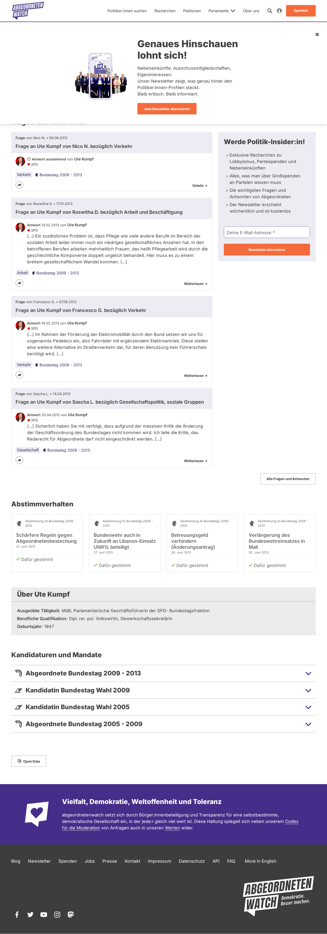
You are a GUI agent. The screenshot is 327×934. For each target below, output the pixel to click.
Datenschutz (192, 861)
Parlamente (219, 10)
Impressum (159, 861)
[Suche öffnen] (270, 11)
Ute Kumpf (84, 159)
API (216, 861)
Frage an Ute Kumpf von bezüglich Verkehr (74, 146)
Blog (15, 861)
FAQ (231, 861)
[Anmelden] (279, 11)
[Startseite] (28, 11)
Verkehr (24, 174)
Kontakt (132, 861)
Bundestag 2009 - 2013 (60, 174)
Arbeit (22, 272)
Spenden (67, 861)
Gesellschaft (28, 449)
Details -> (200, 185)
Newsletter (39, 861)
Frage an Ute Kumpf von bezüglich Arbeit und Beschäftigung (99, 212)
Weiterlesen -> (196, 284)
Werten (172, 827)
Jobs (90, 861)
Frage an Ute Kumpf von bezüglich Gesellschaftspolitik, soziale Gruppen (110, 402)
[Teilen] (19, 185)
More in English (260, 861)
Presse (109, 861)
